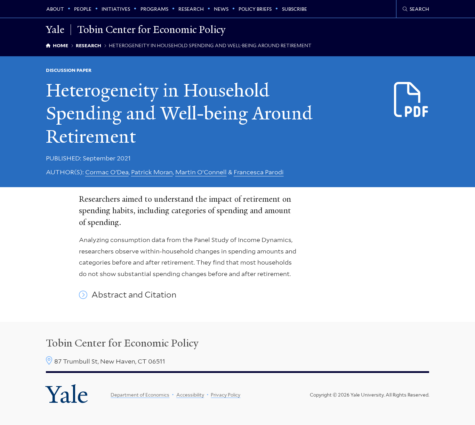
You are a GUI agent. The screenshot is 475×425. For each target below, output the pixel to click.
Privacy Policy (225, 395)
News (221, 9)
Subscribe (294, 9)
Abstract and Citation (133, 295)
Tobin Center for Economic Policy (151, 29)
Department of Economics (140, 395)
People (82, 9)
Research (191, 9)
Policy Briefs (255, 9)
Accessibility (190, 395)
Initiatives (116, 9)
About (55, 9)
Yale (67, 394)
